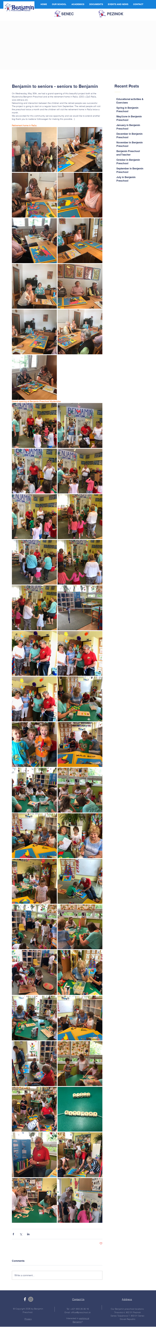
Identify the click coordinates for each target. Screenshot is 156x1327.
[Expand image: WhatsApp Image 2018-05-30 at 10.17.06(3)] (80, 927)
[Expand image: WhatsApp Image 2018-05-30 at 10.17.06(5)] (80, 881)
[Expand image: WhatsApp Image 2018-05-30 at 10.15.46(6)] (34, 286)
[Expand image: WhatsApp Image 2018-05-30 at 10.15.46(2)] (80, 331)
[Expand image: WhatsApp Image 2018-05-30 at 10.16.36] (34, 425)
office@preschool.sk (81, 1312)
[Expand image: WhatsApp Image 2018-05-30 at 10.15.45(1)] (34, 149)
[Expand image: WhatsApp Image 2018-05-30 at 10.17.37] (80, 1018)
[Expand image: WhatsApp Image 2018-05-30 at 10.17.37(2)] (80, 790)
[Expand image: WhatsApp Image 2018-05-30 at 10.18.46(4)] (34, 699)
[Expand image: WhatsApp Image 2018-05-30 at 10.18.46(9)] (34, 1200)
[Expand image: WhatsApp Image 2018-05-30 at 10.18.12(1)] (34, 1063)
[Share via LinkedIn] (28, 1234)
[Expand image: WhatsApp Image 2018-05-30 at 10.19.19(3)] (34, 562)
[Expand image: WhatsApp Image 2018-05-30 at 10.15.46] (80, 240)
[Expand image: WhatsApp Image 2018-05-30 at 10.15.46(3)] (34, 195)
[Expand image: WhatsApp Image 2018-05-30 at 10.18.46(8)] (80, 1154)
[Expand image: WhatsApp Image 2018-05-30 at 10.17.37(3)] (34, 790)
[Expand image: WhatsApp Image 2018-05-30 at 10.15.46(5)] (80, 286)
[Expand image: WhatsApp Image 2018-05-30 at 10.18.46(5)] (34, 1154)
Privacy (28, 1319)
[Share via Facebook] (13, 1234)
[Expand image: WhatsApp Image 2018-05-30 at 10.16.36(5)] (80, 425)
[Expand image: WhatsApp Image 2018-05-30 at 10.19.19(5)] (34, 607)
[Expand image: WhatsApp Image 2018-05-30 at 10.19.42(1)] (80, 1200)
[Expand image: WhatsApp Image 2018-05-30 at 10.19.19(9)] (80, 653)
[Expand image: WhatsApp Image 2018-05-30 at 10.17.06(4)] (34, 927)
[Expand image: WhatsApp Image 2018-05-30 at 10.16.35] (80, 149)
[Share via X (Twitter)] (20, 1234)
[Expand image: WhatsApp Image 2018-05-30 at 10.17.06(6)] (34, 881)
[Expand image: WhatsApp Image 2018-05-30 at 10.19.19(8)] (34, 653)
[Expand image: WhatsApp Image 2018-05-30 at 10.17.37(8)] (80, 699)
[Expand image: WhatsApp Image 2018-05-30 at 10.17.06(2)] (80, 972)
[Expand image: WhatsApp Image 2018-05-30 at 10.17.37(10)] (34, 1018)
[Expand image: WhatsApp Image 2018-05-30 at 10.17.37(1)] (34, 835)
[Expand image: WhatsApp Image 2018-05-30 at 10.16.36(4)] (34, 471)
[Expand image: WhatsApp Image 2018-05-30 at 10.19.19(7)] (80, 516)
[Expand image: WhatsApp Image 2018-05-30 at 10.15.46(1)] (34, 377)
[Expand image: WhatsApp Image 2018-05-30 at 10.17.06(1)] (34, 972)
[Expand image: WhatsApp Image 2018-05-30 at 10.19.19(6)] (80, 562)
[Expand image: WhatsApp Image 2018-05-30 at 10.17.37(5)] (34, 744)
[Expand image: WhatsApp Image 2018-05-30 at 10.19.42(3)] (80, 607)
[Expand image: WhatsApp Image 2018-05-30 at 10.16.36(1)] (34, 516)
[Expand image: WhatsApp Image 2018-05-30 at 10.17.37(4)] (80, 744)
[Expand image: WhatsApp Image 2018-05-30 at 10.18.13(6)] (80, 1109)
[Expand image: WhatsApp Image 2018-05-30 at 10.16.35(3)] (80, 195)
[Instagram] (30, 1299)
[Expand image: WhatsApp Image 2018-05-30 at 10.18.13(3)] (34, 1109)
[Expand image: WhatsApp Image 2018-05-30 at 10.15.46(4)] (34, 331)
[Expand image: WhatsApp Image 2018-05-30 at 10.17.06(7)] (80, 835)
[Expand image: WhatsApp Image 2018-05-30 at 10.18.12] (80, 1063)
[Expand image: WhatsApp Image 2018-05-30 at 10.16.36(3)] (80, 471)
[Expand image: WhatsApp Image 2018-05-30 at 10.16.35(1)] (34, 240)
